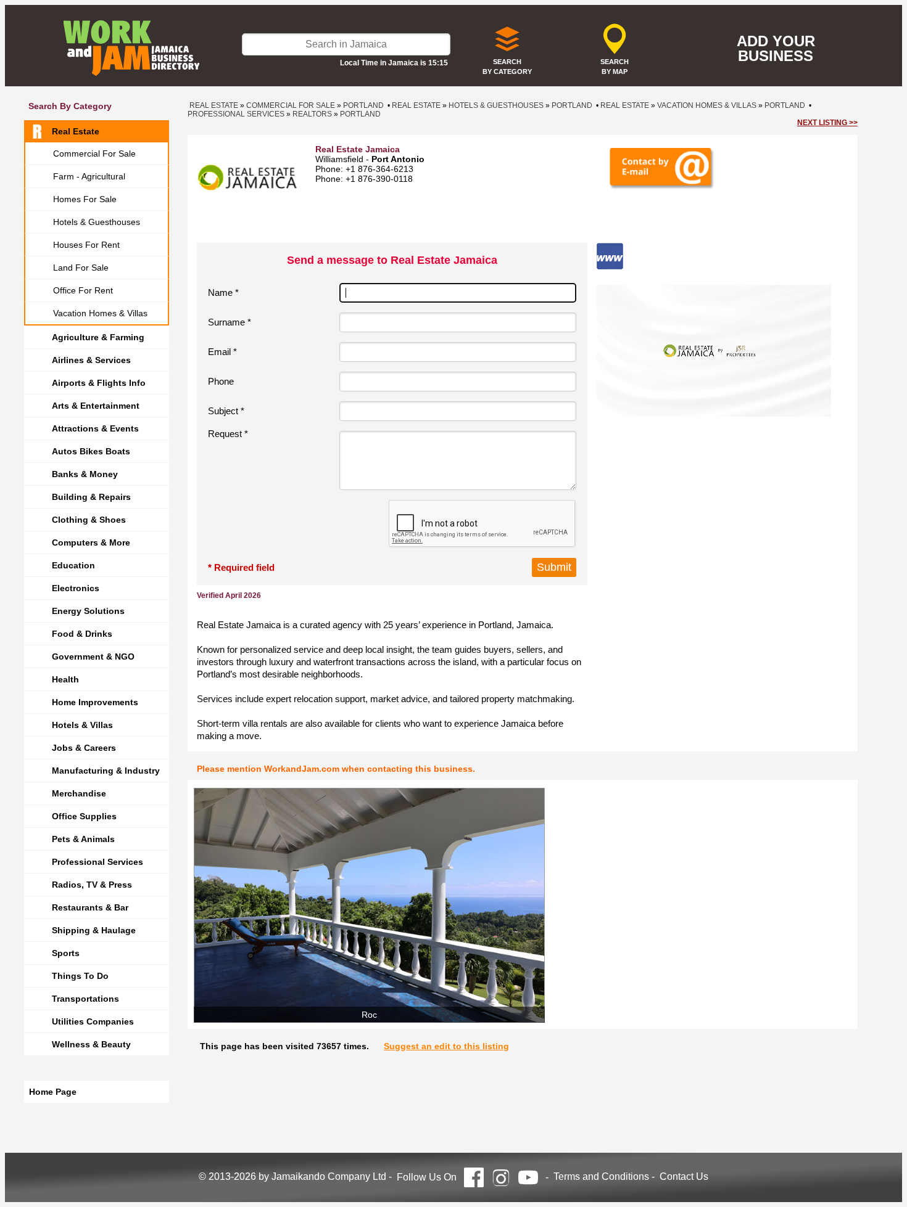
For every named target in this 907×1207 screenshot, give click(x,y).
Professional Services (97, 862)
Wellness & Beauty (91, 1044)
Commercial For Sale (94, 153)
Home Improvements (95, 702)
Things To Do (80, 976)
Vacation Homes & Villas (100, 313)
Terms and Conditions (601, 1176)
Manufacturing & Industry (106, 770)
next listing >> (827, 122)
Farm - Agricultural (89, 176)
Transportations (85, 999)
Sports (66, 953)
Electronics (75, 588)
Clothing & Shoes (89, 520)
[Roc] (369, 905)
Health (65, 679)
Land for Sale (81, 267)
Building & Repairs (91, 497)
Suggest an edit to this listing (446, 1046)
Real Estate (75, 131)
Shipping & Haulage (94, 930)
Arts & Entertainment (95, 406)
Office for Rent (83, 290)
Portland (363, 105)
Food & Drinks (82, 634)
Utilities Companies (93, 1021)
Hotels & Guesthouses (96, 222)
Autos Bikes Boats (91, 451)
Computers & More (91, 542)
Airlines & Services (91, 360)
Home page (53, 1092)
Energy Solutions (88, 611)
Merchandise (79, 793)
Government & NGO (93, 656)
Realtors (312, 114)
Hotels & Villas (82, 725)
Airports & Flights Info (99, 383)
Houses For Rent (86, 245)
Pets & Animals (83, 839)
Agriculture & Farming (98, 337)
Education (73, 565)
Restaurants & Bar (90, 907)
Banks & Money (85, 474)
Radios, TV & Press (92, 885)
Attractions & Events (95, 428)
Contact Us (684, 1176)
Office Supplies (84, 816)
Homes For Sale (85, 199)
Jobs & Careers (84, 748)
